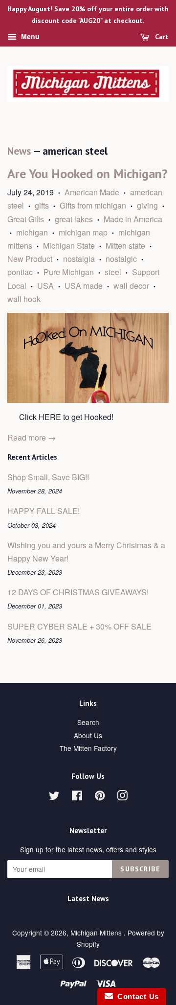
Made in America (133, 219)
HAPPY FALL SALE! (43, 510)
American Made (92, 192)
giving (147, 205)
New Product (29, 258)
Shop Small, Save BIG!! (48, 477)
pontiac (20, 272)
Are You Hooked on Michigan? (87, 173)
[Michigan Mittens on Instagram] (122, 797)
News (19, 151)
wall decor (131, 285)
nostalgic (121, 258)
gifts (42, 205)
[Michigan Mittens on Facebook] (77, 797)
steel (113, 272)
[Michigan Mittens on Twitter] (54, 797)
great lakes (74, 219)
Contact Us (136, 996)
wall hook (24, 298)
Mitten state (125, 245)
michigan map (83, 232)
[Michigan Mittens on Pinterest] (99, 797)
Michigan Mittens (97, 932)
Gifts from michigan (93, 205)
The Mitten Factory (88, 748)
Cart (161, 36)
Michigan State (69, 245)
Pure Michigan (69, 272)
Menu (29, 36)
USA (45, 285)
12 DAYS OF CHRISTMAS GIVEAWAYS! (78, 592)
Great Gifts (25, 219)
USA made (84, 285)
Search (88, 722)
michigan (32, 232)
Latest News (88, 898)
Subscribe (140, 869)
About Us (88, 735)
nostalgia (79, 258)
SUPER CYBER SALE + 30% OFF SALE (79, 626)
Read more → (31, 437)
